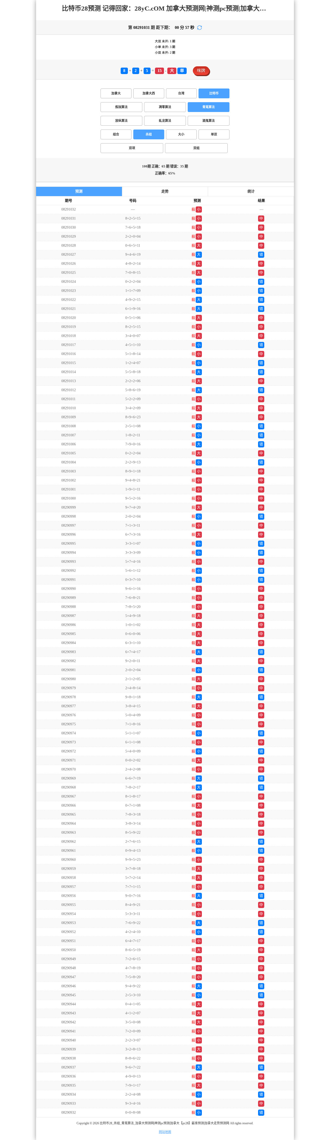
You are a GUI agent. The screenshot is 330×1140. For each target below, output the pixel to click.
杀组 (149, 134)
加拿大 (116, 93)
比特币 (214, 93)
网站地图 (165, 1132)
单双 (214, 134)
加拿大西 (149, 93)
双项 (132, 148)
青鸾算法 (208, 107)
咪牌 (201, 70)
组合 (116, 134)
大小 (181, 134)
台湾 (181, 93)
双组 (196, 148)
